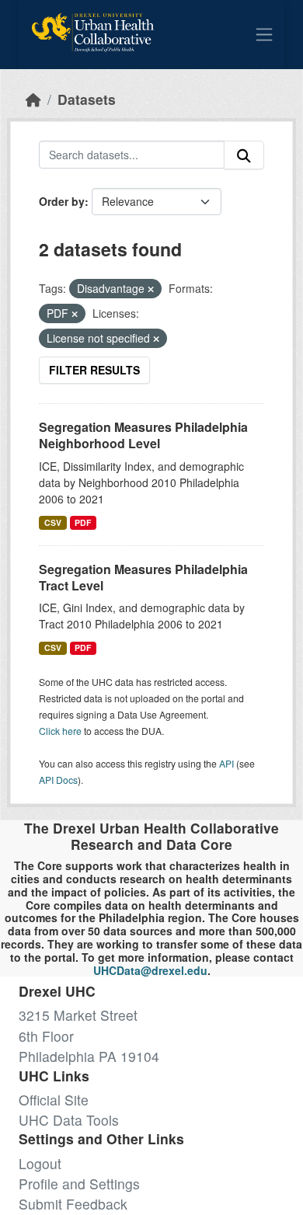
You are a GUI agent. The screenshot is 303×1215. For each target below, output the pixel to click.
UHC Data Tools (69, 1120)
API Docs (58, 779)
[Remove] (151, 289)
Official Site (54, 1099)
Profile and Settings (79, 1183)
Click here (60, 730)
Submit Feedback (73, 1203)
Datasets (86, 99)
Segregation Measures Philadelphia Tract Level (143, 577)
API (226, 763)
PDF (83, 522)
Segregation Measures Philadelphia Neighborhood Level (143, 435)
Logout (40, 1163)
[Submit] (244, 155)
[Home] (33, 99)
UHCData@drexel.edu (150, 970)
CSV (52, 522)
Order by (62, 201)
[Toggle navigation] (264, 34)
